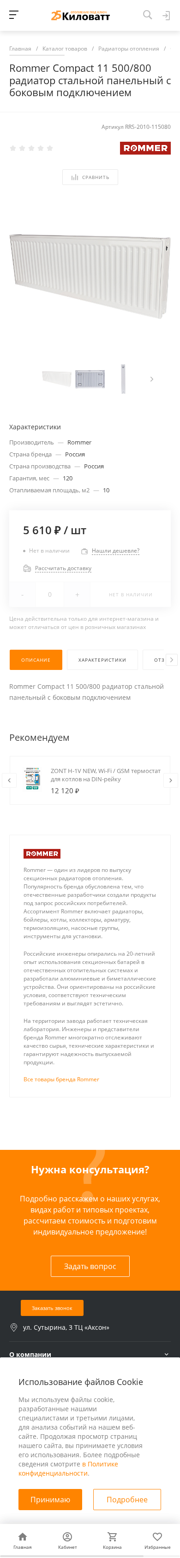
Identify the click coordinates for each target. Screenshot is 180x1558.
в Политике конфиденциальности (68, 1468)
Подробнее (127, 1500)
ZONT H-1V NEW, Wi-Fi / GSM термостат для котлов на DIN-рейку (106, 775)
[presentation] (151, 379)
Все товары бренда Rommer (61, 1079)
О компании (30, 1354)
